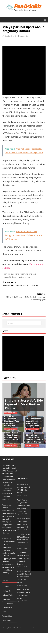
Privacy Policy (7, 608)
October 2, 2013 (10, 36)
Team (4, 612)
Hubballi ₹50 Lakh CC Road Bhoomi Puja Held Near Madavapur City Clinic (12, 437)
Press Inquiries (7, 603)
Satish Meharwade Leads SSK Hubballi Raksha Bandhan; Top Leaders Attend (24, 577)
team (4, 479)
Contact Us (6, 591)
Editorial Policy (7, 595)
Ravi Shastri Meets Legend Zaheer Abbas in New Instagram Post (33, 422)
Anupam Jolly (24, 36)
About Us (5, 587)
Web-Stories (6, 620)
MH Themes (36, 628)
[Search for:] (24, 323)
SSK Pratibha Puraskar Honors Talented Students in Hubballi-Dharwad (34, 438)
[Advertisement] (24, 70)
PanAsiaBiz (6, 465)
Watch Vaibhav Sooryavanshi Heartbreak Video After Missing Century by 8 (11, 421)
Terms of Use (7, 616)
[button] (44, 20)
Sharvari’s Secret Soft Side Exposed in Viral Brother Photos (24, 404)
